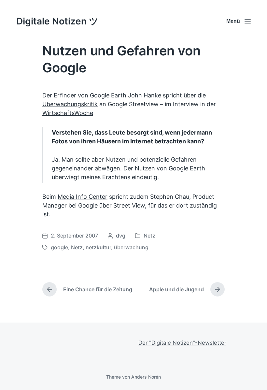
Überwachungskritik (70, 104)
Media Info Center (82, 196)
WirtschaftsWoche (67, 112)
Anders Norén (146, 377)
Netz (149, 235)
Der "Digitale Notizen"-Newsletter (182, 342)
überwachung (131, 247)
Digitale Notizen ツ (57, 21)
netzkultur (98, 247)
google (59, 247)
